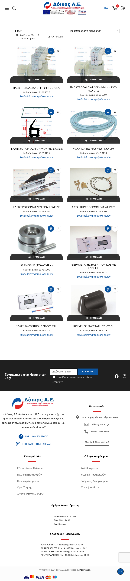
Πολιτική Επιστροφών (29, 474)
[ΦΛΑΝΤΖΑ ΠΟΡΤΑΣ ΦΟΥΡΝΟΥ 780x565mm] (36, 125)
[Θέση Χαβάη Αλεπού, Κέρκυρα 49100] (77, 417)
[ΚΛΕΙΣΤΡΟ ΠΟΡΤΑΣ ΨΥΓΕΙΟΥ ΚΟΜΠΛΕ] (36, 184)
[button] (58, 51)
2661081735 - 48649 (100, 431)
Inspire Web (84, 570)
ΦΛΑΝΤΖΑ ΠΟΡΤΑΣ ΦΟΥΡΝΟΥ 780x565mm (36, 149)
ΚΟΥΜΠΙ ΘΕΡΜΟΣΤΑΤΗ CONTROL (93, 326)
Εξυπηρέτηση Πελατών (30, 468)
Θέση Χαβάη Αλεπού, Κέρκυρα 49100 (100, 417)
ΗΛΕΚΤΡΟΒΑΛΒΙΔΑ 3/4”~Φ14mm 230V (36, 88)
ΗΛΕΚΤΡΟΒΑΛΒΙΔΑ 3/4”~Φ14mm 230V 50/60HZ (93, 89)
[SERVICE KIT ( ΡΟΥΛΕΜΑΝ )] (36, 242)
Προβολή (38, 79)
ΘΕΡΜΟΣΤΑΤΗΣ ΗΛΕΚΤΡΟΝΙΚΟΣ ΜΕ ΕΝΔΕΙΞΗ (94, 266)
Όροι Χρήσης (24, 487)
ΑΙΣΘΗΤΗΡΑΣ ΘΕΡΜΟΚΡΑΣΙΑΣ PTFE (93, 207)
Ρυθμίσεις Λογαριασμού (94, 481)
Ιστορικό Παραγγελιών (93, 474)
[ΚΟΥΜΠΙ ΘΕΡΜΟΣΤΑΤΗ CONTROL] (93, 303)
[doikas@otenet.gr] (86, 424)
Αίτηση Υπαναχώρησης (30, 494)
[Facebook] (116, 376)
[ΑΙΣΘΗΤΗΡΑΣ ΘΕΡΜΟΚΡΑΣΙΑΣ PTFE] (93, 184)
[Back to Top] (120, 571)
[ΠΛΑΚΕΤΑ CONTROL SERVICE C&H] (36, 303)
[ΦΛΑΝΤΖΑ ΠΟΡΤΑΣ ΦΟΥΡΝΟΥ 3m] (93, 125)
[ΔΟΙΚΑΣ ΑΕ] (64, 5)
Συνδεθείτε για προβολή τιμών (36, 96)
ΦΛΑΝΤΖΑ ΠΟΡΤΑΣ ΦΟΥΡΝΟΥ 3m (93, 149)
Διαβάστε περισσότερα (51, 51)
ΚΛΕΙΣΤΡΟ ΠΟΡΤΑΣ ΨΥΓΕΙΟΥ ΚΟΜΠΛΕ (36, 207)
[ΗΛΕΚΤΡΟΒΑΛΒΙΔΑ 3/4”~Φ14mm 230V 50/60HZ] (93, 64)
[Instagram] (124, 376)
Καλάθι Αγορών (89, 468)
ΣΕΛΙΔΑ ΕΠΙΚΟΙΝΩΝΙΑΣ (97, 442)
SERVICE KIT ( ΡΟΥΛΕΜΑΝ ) (36, 265)
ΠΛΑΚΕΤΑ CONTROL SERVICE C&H (36, 326)
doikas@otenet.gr (100, 424)
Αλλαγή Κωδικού (90, 487)
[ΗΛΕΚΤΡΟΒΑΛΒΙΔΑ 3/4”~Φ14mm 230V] (36, 64)
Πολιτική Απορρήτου (28, 481)
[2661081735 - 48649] (86, 431)
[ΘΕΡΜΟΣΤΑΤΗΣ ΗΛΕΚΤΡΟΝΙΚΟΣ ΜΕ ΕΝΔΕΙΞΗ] (93, 242)
